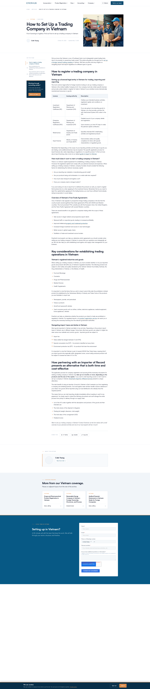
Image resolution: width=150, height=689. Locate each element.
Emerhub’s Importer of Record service (80, 379)
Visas (72, 3)
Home (28, 9)
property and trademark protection (77, 223)
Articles (34, 9)
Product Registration (60, 3)
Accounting (81, 3)
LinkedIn (76, 434)
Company (90, 3)
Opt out (114, 685)
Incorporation (47, 3)
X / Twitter (65, 434)
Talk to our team (117, 3)
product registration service (88, 318)
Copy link (85, 434)
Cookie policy (73, 687)
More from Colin (61, 460)
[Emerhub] (31, 3)
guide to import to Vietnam (88, 154)
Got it (123, 685)
